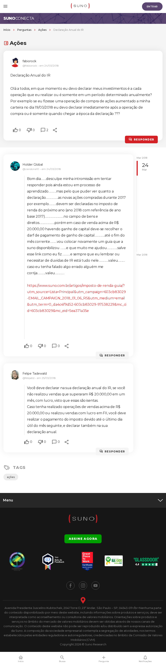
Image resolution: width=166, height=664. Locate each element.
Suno (18, 18)
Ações (42, 29)
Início (6, 29)
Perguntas (24, 29)
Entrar (152, 6)
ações (11, 477)
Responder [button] (144, 139)
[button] (15, 130)
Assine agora (83, 539)
